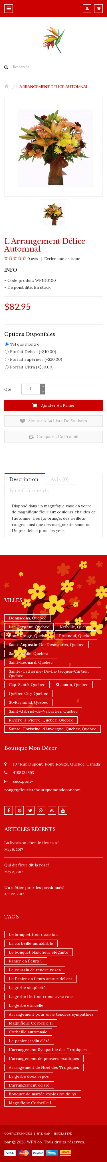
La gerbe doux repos (29, 1076)
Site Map (43, 1133)
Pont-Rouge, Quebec (29, 635)
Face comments (29, 490)
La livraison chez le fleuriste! (31, 842)
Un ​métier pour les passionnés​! (34, 887)
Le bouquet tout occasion (33, 934)
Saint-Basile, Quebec (28, 653)
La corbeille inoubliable (31, 943)
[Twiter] (30, 810)
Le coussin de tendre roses (35, 969)
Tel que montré (24, 344)
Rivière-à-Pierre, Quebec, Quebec (41, 720)
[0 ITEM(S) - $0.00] (98, 8)
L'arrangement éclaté (29, 1085)
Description (24, 479)
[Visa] (10, 1152)
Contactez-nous (18, 1133)
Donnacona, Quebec (27, 618)
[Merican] (52, 1152)
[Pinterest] (19, 810)
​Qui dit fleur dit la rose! (26, 865)
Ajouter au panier (57, 405)
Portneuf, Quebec (75, 635)
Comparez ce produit (57, 436)
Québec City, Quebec (28, 693)
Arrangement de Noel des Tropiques (44, 1067)
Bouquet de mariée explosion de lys (42, 1094)
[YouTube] (62, 810)
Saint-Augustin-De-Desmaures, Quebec (46, 644)
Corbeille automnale (28, 1032)
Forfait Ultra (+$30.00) (32, 367)
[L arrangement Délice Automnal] (53, 213)
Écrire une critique (61, 258)
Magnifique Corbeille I (30, 1102)
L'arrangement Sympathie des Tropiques (48, 1049)
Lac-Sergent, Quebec (29, 626)
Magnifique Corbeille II (31, 1023)
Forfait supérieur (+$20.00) (36, 359)
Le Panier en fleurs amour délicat (40, 978)
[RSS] (52, 810)
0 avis (32, 258)
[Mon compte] (87, 8)
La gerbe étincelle (26, 1005)
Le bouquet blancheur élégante (38, 952)
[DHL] (65, 1152)
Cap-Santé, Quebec (27, 684)
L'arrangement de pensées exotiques (44, 1058)
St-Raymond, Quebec (28, 702)
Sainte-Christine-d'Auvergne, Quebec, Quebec (52, 729)
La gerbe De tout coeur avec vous (41, 996)
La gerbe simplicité (27, 987)
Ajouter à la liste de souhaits (57, 420)
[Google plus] (41, 810)
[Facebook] (8, 810)
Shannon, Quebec (72, 684)
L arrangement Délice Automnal (52, 86)
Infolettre (63, 1133)
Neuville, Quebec (75, 626)
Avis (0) (60, 479)
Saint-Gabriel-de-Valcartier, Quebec (43, 711)
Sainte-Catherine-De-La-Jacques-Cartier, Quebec (49, 673)
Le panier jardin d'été (29, 1040)
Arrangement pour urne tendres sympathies (51, 1014)
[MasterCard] (24, 1152)
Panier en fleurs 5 (26, 961)
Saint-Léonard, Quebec (31, 662)
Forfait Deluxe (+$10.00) (33, 351)
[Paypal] (38, 1152)
